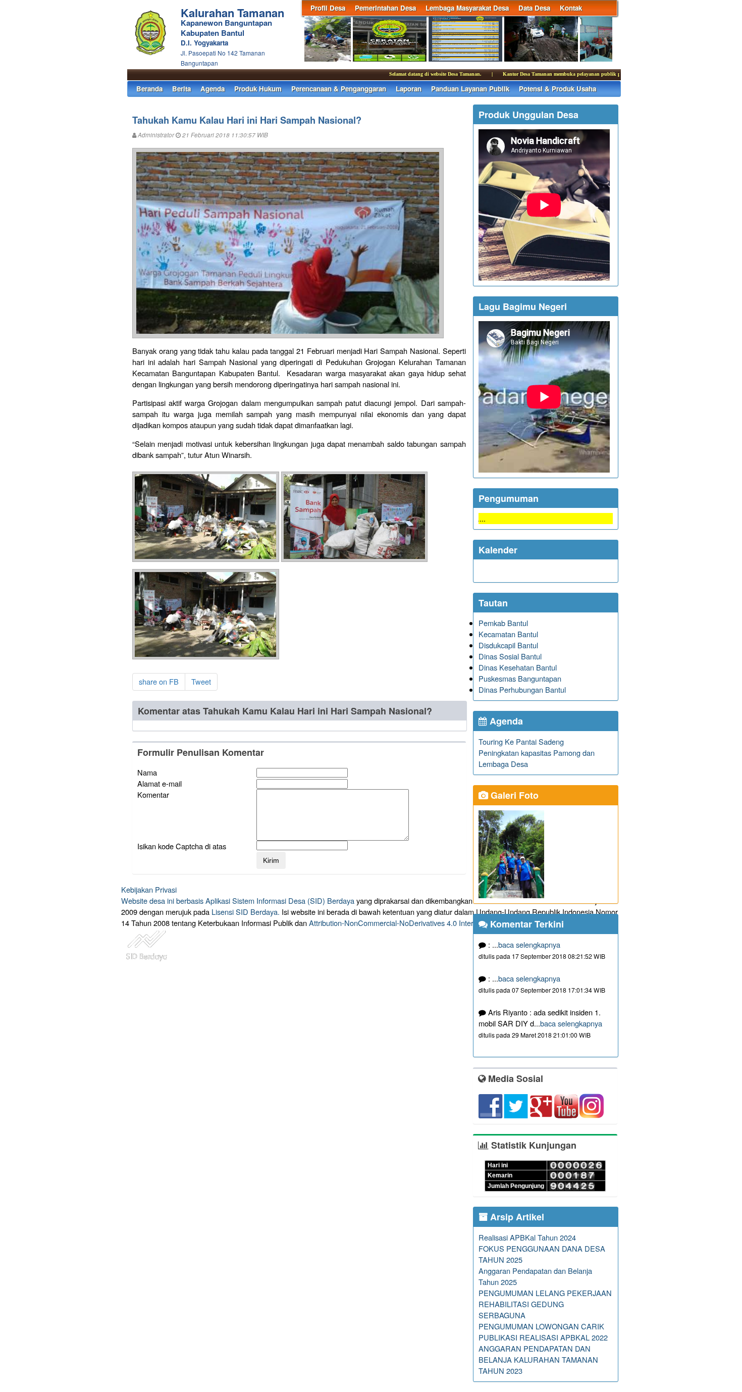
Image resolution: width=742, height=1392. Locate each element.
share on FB (159, 681)
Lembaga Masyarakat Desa (467, 8)
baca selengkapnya (529, 944)
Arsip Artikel (516, 1216)
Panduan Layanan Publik (470, 88)
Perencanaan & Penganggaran (338, 88)
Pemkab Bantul (503, 622)
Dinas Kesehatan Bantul (518, 667)
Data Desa (534, 8)
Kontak (571, 8)
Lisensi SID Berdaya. (245, 911)
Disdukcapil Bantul (508, 645)
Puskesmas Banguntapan (520, 678)
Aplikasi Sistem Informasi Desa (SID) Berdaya (279, 900)
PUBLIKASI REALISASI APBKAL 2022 (543, 1337)
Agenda (212, 88)
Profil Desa (327, 8)
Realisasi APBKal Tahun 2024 (527, 1237)
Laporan (408, 88)
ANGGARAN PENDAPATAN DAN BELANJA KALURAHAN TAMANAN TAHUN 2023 (538, 1359)
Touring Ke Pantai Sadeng (521, 741)
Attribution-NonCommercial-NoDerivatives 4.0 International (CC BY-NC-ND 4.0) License (451, 922)
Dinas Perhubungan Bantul (522, 689)
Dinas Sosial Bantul (510, 656)
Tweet (201, 681)
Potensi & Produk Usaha (557, 88)
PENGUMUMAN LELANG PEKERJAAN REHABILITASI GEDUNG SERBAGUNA (545, 1303)
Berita (181, 88)
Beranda (149, 88)
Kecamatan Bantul (508, 634)
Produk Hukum (258, 88)
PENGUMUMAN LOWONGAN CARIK (541, 1326)
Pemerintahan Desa (385, 8)
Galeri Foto (513, 795)
